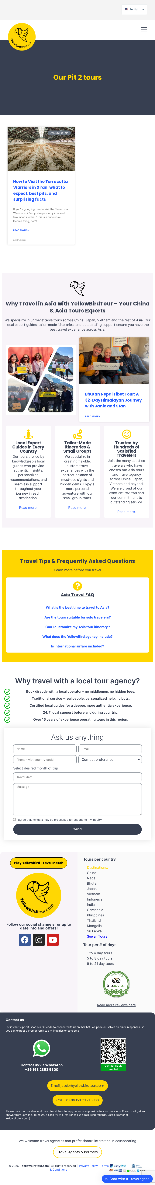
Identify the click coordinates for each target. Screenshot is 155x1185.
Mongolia (94, 926)
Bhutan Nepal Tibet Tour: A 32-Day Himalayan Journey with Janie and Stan (113, 400)
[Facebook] (25, 940)
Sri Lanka (94, 931)
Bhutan (92, 883)
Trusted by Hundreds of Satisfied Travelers (127, 449)
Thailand (94, 920)
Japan (92, 889)
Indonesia (94, 899)
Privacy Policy (88, 1166)
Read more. (28, 508)
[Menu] (144, 30)
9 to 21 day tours (100, 964)
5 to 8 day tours (99, 958)
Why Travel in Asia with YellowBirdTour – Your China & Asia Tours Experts (78, 307)
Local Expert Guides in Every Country (28, 447)
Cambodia (95, 910)
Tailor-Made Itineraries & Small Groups (77, 447)
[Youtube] (53, 940)
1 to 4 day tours (99, 953)
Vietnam (93, 894)
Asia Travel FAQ (77, 595)
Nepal (91, 878)
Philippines (95, 915)
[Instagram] (39, 940)
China (91, 873)
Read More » (21, 230)
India (91, 905)
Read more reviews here (116, 1005)
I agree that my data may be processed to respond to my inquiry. (59, 819)
